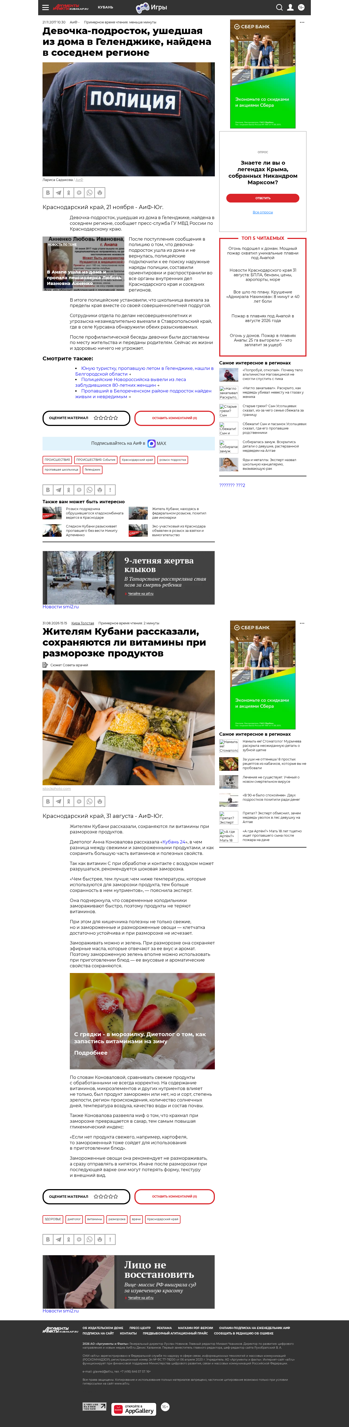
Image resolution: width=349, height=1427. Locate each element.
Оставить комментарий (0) (174, 418)
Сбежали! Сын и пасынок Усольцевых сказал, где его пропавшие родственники (274, 428)
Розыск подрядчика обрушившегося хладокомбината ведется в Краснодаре (95, 513)
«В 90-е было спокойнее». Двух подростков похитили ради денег (271, 797)
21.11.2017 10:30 (54, 22)
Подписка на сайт (98, 1333)
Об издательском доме (103, 1328)
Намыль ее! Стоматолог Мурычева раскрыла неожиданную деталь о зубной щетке (272, 745)
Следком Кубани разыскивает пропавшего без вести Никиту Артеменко (92, 530)
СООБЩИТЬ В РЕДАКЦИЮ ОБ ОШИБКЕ (243, 1333)
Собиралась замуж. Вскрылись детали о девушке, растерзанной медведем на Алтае (271, 446)
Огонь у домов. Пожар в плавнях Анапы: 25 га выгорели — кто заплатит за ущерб (263, 340)
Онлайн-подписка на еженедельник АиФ (254, 1328)
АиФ (79, 180)
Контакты (128, 1333)
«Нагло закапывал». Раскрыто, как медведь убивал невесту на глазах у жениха (273, 392)
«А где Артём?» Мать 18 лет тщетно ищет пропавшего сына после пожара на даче (272, 835)
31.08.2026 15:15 (55, 623)
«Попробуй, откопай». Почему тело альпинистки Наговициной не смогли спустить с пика (273, 374)
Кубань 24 (174, 842)
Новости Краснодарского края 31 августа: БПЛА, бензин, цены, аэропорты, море (263, 275)
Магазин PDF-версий (195, 1328)
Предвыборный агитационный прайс (175, 1333)
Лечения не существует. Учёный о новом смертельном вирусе (271, 779)
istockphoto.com (57, 789)
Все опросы (263, 212)
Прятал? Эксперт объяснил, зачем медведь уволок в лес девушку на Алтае (272, 817)
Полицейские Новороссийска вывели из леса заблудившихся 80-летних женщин (130, 382)
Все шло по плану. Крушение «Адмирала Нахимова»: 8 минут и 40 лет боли (262, 297)
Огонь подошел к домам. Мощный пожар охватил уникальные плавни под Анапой (263, 253)
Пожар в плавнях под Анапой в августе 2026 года (262, 318)
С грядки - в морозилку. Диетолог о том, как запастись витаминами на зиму (140, 1038)
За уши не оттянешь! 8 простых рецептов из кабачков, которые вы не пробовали (274, 763)
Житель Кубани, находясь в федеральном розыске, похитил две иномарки (179, 513)
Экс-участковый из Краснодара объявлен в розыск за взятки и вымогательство (179, 530)
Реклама (164, 1328)
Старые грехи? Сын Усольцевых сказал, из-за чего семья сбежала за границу (273, 410)
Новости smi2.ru (61, 606)
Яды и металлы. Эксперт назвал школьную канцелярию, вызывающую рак (269, 464)
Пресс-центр (140, 1328)
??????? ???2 (232, 485)
